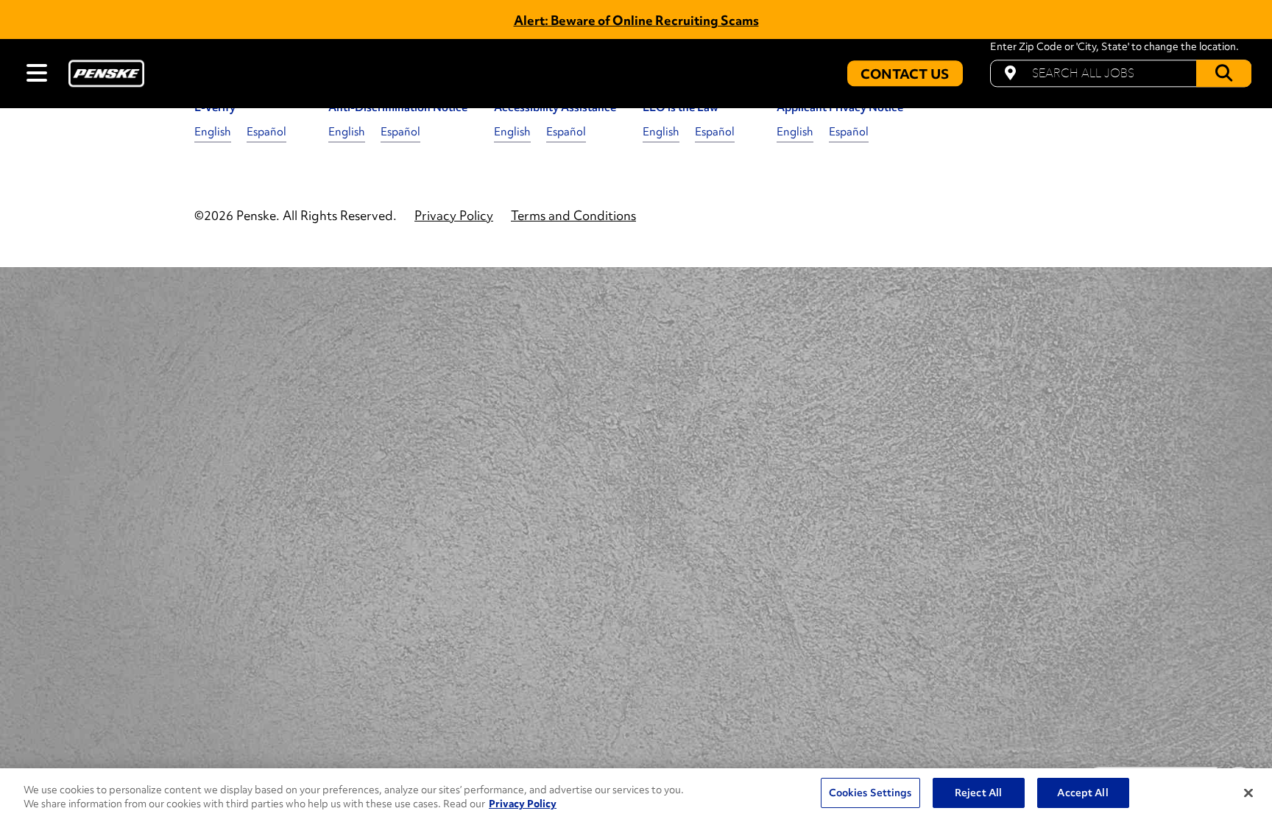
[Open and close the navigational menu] (37, 73)
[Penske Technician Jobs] (106, 73)
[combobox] (1120, 73)
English (212, 131)
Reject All (978, 792)
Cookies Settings (870, 792)
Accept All (1082, 792)
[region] (636, 795)
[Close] (1248, 793)
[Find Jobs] (1223, 73)
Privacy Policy (522, 803)
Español (266, 131)
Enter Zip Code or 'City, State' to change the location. (1114, 47)
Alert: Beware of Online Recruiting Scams (636, 20)
